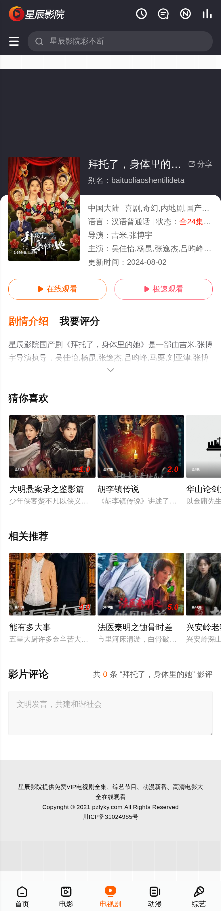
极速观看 (164, 289)
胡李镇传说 (118, 489)
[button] (34, 321)
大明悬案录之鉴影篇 (46, 489)
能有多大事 (30, 627)
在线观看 (57, 289)
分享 (200, 164)
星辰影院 (30, 786)
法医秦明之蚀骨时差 (135, 627)
